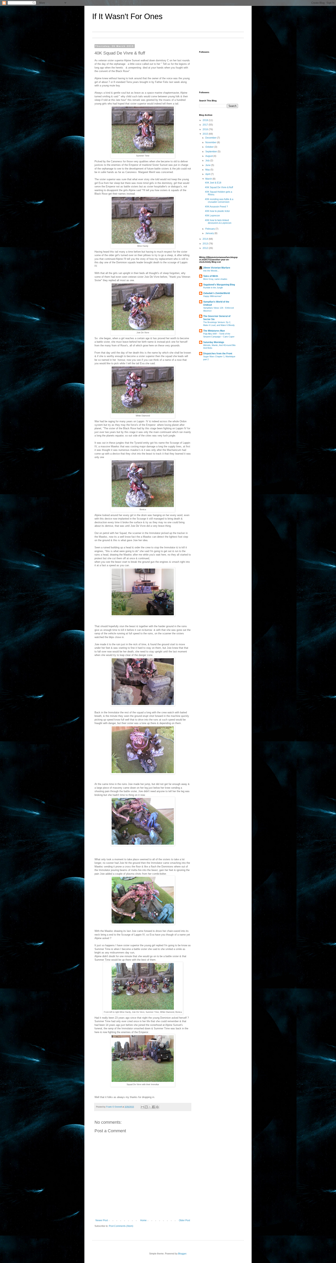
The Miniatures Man (214, 330)
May (207, 169)
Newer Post (101, 1220)
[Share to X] (150, 1107)
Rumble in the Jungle (213, 287)
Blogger (182, 1253)
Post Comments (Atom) (121, 1226)
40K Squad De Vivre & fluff (219, 187)
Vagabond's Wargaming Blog (219, 284)
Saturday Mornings (213, 342)
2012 (206, 248)
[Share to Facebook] (154, 1107)
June (208, 165)
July (207, 160)
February (210, 228)
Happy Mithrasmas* (212, 296)
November (211, 142)
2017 (206, 124)
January (209, 233)
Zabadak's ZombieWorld (216, 293)
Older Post (184, 1220)
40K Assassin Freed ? (216, 206)
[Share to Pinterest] (157, 1107)
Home (143, 1220)
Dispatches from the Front (217, 353)
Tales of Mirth (210, 276)
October (209, 147)
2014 (206, 239)
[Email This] (142, 1107)
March (209, 178)
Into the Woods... (211, 270)
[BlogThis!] (146, 1107)
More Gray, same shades (215, 279)
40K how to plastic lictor (217, 211)
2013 (206, 243)
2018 (206, 120)
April (208, 174)
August (209, 156)
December (211, 137)
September (211, 151)
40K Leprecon (212, 215)
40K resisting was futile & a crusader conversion (219, 200)
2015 (206, 134)
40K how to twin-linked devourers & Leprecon (218, 221)
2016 (206, 129)
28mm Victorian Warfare (216, 267)
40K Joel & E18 (213, 182)
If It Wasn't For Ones (127, 16)
